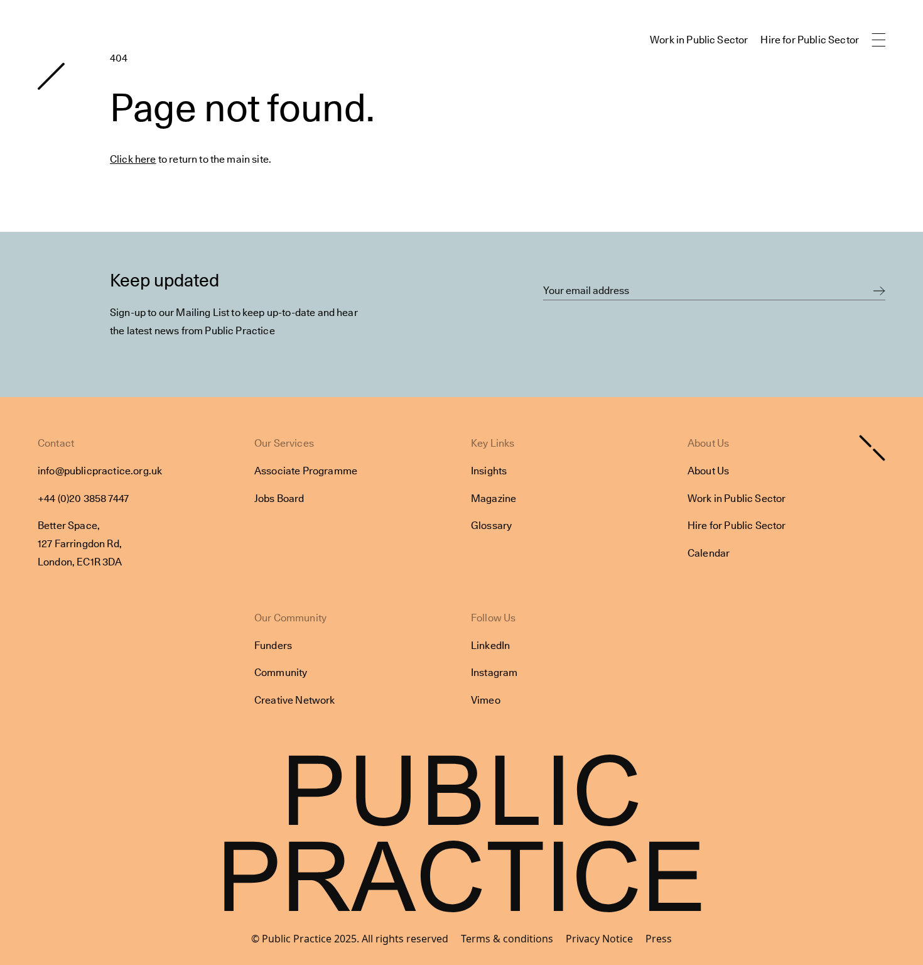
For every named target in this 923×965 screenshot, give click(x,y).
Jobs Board (279, 498)
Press (658, 939)
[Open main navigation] (878, 40)
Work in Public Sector (699, 40)
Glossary (491, 526)
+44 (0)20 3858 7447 (83, 498)
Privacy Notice (599, 939)
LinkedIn (490, 646)
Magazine (493, 498)
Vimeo (485, 700)
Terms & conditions (507, 939)
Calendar (709, 553)
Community (280, 673)
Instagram (494, 673)
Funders (273, 646)
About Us (708, 471)
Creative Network (294, 700)
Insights (489, 471)
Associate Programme (305, 471)
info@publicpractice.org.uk (100, 471)
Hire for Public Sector (809, 40)
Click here (133, 159)
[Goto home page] (51, 76)
